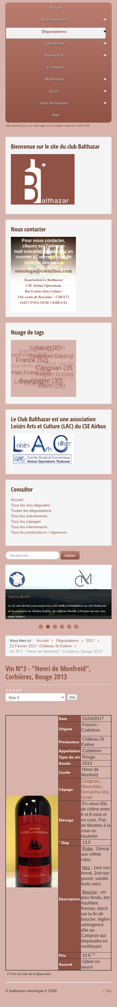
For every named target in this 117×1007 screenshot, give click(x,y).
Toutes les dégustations (31, 510)
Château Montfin (19, 592)
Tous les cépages (26, 521)
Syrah (87, 797)
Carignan (90, 781)
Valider (70, 555)
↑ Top (107, 991)
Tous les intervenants (29, 527)
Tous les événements (29, 516)
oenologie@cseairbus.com (43, 271)
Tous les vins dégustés (30, 505)
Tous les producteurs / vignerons (39, 532)
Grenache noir (94, 792)
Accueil (17, 500)
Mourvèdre (91, 786)
